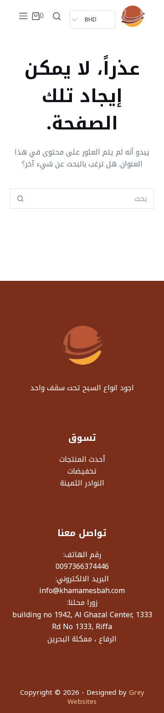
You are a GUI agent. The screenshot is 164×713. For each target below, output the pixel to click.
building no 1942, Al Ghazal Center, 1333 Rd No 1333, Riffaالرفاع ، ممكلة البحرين (82, 627)
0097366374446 (82, 566)
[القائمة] (23, 16)
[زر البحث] (20, 198)
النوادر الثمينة (82, 483)
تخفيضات (82, 471)
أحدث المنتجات (82, 459)
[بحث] (57, 16)
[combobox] (92, 198)
